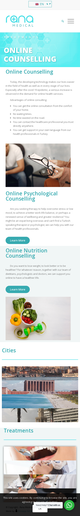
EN (41, 4)
